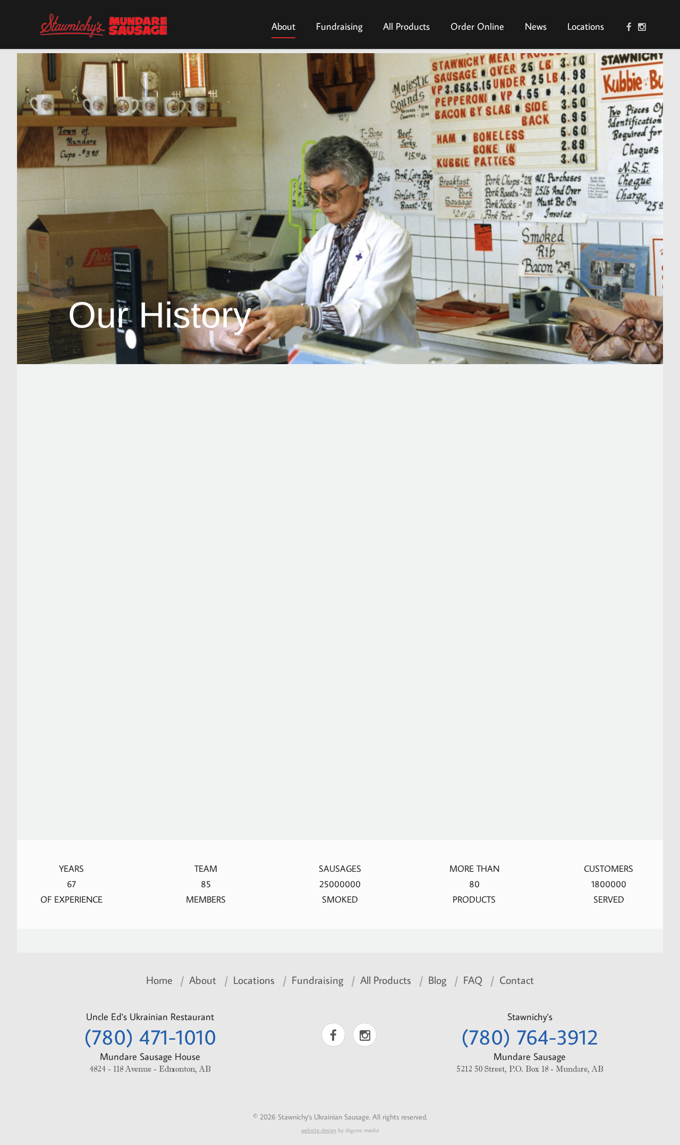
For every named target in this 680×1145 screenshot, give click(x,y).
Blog (437, 980)
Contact (516, 980)
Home (159, 980)
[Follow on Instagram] (642, 27)
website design (318, 1130)
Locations (585, 26)
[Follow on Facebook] (629, 27)
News (536, 26)
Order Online (477, 26)
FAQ (472, 980)
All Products (406, 26)
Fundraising (339, 26)
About (283, 26)
